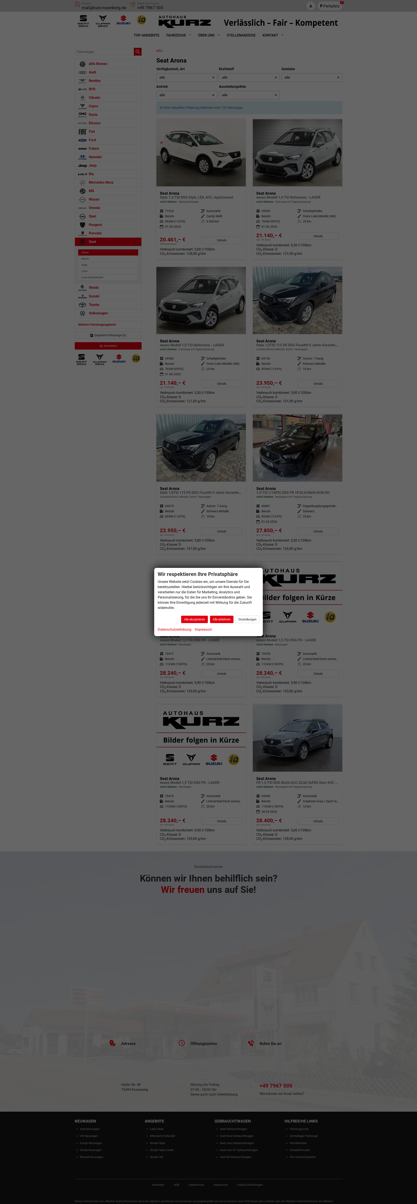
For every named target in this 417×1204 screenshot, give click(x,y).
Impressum (203, 629)
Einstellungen (247, 619)
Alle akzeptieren (194, 619)
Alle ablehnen (222, 619)
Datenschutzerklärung (174, 629)
